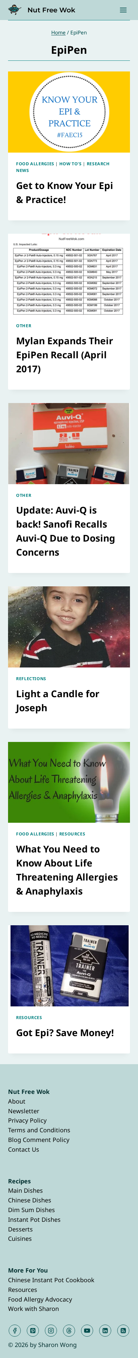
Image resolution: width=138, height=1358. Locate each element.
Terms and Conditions (39, 1130)
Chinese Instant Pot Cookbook (51, 1280)
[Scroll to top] (121, 1347)
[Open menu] (123, 10)
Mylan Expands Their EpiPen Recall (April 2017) (64, 354)
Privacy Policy (27, 1120)
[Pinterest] (33, 1331)
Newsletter (23, 1111)
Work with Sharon (33, 1309)
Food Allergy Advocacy (40, 1299)
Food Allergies (35, 164)
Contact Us (23, 1149)
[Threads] (69, 1331)
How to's (70, 164)
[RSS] (123, 1331)
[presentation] (69, 112)
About (16, 1101)
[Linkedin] (105, 1331)
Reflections (31, 679)
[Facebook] (15, 1331)
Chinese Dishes (29, 1200)
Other (23, 326)
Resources (72, 834)
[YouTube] (87, 1331)
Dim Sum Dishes (31, 1210)
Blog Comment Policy (38, 1140)
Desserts (20, 1229)
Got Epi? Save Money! (65, 1032)
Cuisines (20, 1238)
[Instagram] (51, 1331)
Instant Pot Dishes (34, 1219)
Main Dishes (25, 1190)
